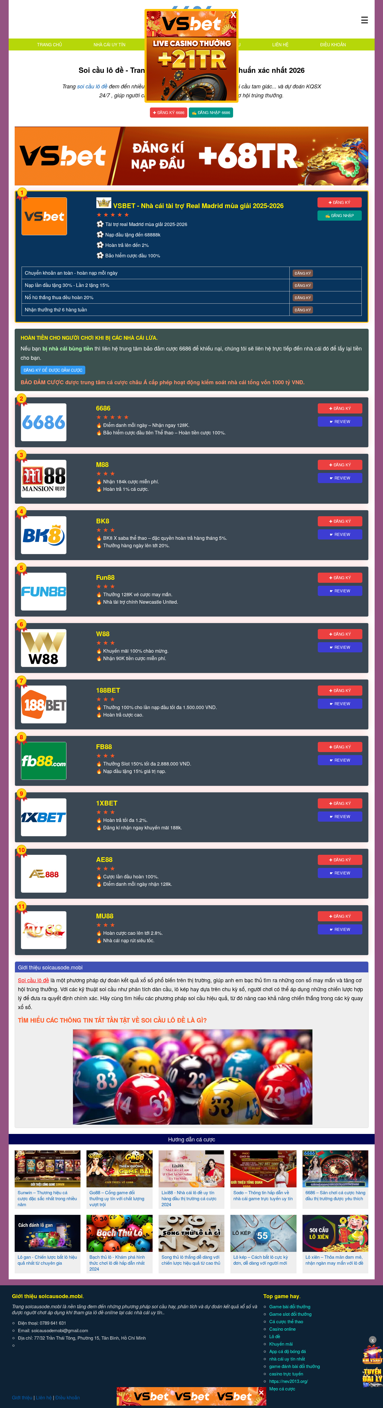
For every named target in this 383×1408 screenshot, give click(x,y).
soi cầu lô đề (92, 86)
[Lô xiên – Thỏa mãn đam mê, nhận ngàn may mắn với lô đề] (336, 1249)
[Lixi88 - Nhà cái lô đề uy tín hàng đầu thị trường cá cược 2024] (192, 1185)
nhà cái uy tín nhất (287, 1358)
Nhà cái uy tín (109, 44)
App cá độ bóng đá (287, 1351)
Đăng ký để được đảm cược (53, 370)
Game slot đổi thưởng (290, 1314)
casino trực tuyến (286, 1373)
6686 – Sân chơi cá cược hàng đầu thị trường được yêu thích (335, 1195)
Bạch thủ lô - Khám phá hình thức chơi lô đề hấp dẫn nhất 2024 (117, 1263)
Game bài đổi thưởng (289, 1306)
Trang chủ (49, 44)
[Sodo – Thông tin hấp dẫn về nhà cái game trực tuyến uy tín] (263, 1185)
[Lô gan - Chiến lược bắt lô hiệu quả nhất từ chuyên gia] (48, 1249)
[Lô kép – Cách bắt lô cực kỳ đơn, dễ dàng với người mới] (263, 1249)
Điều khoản (333, 44)
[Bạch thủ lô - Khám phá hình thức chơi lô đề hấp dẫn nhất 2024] (119, 1249)
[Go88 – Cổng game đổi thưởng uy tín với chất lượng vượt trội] (119, 1185)
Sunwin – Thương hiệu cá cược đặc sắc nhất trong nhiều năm (47, 1198)
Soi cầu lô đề (33, 980)
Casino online (282, 1329)
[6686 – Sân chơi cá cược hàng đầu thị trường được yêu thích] (336, 1185)
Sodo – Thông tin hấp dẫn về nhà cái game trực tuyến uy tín (263, 1195)
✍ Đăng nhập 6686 (211, 112)
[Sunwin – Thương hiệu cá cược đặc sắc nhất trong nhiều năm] (48, 1185)
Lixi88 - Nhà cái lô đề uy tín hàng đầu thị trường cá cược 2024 (189, 1198)
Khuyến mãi (281, 1344)
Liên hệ (280, 44)
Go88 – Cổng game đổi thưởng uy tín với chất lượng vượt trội (116, 1198)
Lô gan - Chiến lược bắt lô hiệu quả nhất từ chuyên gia (47, 1260)
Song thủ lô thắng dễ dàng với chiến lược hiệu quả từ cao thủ (191, 1260)
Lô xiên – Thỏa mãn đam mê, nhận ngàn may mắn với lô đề (334, 1260)
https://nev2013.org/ (288, 1381)
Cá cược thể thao (286, 1321)
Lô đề (274, 1336)
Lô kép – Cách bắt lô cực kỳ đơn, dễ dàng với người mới (260, 1260)
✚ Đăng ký (339, 202)
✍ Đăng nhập (339, 215)
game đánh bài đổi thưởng (294, 1366)
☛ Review (340, 421)
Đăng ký (303, 273)
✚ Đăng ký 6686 (168, 112)
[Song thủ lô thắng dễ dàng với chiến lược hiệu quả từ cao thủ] (192, 1249)
